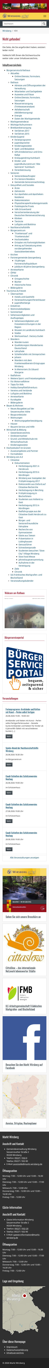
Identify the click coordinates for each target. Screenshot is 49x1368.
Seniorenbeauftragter (25, 176)
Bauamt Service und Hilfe (22, 426)
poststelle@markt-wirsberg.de (27, 1164)
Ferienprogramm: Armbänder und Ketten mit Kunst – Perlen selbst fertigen (23, 710)
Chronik (14, 275)
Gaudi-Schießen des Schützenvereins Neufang (21, 777)
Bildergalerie (17, 287)
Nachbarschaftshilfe (20, 227)
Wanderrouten (22, 342)
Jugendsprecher (22, 142)
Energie (18, 115)
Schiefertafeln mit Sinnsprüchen (30, 354)
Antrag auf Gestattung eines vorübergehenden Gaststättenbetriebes (28, 248)
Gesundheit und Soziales (22, 185)
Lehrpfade (19, 351)
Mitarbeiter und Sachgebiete (28, 91)
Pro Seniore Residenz (25, 179)
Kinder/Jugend (17, 136)
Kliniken (18, 218)
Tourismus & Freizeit (16, 290)
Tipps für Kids (17, 384)
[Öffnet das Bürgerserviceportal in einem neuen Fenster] (24, 668)
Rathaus (14, 82)
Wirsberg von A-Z (15, 456)
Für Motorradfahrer (20, 381)
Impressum (12, 1346)
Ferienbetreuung (23, 170)
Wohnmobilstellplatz (20, 308)
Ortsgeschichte (22, 278)
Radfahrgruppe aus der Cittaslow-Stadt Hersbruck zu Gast (32, 514)
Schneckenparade (27, 547)
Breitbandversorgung (21, 127)
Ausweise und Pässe (24, 94)
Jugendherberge (22, 302)
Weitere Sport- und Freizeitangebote (28, 378)
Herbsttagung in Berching (31, 490)
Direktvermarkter (19, 435)
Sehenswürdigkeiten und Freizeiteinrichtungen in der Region (28, 324)
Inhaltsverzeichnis (15, 1353)
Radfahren (16, 375)
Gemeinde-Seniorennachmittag (29, 182)
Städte (18, 333)
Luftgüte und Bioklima (25, 224)
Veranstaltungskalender (22, 580)
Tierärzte (19, 221)
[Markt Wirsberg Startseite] (22, 16)
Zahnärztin (20, 191)
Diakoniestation (22, 200)
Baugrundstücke (18, 414)
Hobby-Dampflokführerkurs (24, 387)
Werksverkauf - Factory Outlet (29, 336)
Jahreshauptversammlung (31, 559)
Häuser (14, 423)
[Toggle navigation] (45, 16)
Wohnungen (16, 417)
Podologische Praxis (24, 206)
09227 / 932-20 (21, 1228)
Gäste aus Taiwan (27, 535)
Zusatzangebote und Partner (24, 450)
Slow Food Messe (27, 556)
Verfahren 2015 (22, 133)
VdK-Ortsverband (23, 209)
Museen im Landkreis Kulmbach (30, 330)
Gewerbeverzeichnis (20, 432)
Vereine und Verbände (21, 390)
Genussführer (25, 544)
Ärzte (17, 188)
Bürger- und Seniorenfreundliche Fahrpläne (28, 523)
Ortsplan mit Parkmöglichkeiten (30, 242)
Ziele (17, 568)
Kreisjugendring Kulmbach (27, 157)
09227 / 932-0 (21, 1158)
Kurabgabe (16, 399)
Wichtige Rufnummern (21, 124)
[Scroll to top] (43, 1362)
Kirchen (14, 254)
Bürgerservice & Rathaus (18, 70)
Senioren (15, 173)
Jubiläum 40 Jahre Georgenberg (29, 266)
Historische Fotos (23, 284)
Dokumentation (22, 463)
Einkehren (15, 305)
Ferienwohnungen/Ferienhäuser (30, 299)
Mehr (9, 736)
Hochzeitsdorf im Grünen (19, 447)
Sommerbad (16, 312)
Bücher (18, 281)
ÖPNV (13, 272)
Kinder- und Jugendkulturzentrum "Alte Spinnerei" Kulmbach (27, 163)
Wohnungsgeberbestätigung (28, 420)
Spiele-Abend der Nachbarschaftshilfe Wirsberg (22, 749)
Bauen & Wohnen (15, 405)
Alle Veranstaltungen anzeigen (24, 857)
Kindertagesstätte (23, 145)
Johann (18, 357)
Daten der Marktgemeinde (27, 118)
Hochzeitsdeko (22, 239)
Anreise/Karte (17, 269)
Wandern (15, 339)
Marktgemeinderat (20, 121)
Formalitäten (17, 453)
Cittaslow (15, 460)
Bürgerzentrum (18, 230)
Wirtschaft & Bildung (16, 429)
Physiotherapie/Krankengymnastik (31, 203)
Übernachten (17, 293)
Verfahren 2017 (22, 130)
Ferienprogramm (23, 139)
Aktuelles (15, 73)
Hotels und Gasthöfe (24, 296)
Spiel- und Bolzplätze (24, 148)
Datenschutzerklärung (17, 1349)
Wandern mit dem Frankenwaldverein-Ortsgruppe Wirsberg (30, 363)
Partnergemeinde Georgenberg (26, 257)
